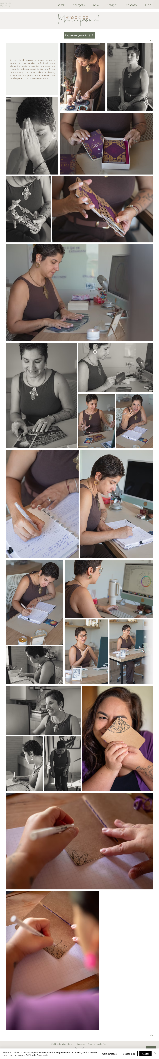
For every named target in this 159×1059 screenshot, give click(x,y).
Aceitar (145, 1053)
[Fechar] (155, 1054)
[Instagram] (82, 1048)
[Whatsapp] (76, 1048)
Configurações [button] (109, 1053)
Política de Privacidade (37, 1055)
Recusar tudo (128, 1053)
